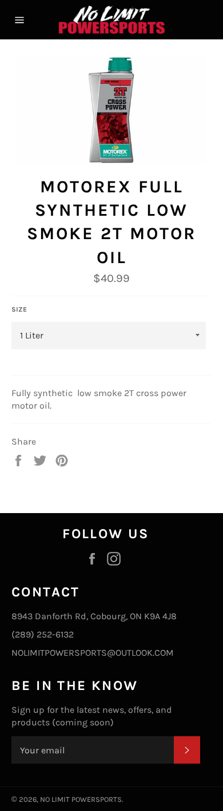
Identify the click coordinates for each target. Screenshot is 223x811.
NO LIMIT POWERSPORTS (81, 799)
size (19, 309)
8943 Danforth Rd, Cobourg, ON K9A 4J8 (94, 616)
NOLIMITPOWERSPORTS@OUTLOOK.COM (92, 652)
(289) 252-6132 (42, 634)
